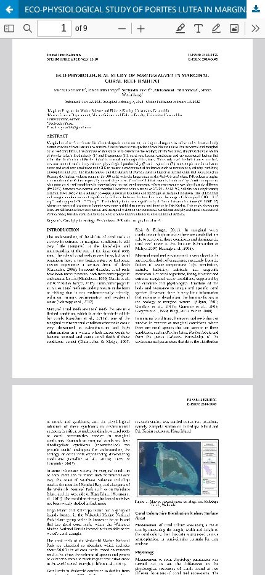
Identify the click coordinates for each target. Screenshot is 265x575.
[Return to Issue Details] (9, 9)
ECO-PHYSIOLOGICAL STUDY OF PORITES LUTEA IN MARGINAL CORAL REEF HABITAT (145, 9)
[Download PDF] (256, 9)
